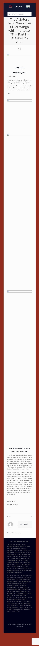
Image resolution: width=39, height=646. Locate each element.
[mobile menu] (33, 6)
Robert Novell (24, 524)
